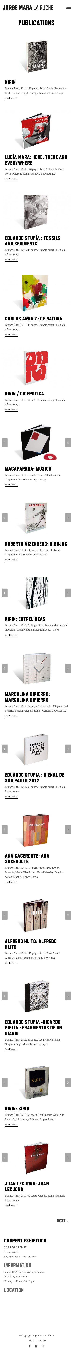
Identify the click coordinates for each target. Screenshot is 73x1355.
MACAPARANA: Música (28, 468)
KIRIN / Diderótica (24, 393)
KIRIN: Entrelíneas (25, 619)
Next (63, 1221)
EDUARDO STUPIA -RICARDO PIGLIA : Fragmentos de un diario (33, 1027)
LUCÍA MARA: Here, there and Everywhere (36, 160)
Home (31, 1340)
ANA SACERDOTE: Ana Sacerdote (27, 858)
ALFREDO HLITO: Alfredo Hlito (31, 944)
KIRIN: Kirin (17, 1108)
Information (17, 1265)
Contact (42, 1340)
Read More (11, 97)
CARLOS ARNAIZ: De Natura (33, 318)
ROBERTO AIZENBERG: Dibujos (36, 543)
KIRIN (10, 82)
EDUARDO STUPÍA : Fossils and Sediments (33, 241)
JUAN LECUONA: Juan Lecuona (27, 1186)
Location (14, 1290)
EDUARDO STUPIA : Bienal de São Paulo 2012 (34, 778)
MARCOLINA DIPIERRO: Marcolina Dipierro (27, 697)
